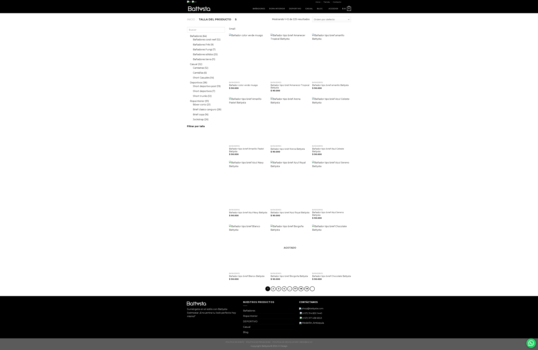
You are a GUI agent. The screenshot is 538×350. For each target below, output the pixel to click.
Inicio (318, 2)
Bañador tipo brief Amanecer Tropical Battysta (290, 86)
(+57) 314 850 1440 (312, 313)
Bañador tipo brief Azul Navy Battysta (248, 212)
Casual (309, 9)
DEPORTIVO (295, 9)
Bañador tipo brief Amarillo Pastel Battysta (246, 150)
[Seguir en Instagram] (347, 2)
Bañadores (259, 9)
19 (307, 288)
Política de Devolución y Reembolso (292, 342)
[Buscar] (325, 8)
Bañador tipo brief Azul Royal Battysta (290, 212)
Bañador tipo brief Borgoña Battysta (289, 276)
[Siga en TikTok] (349, 2)
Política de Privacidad (258, 342)
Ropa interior (277, 9)
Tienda (327, 2)
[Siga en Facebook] (344, 2)
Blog (320, 9)
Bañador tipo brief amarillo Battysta (330, 85)
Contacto (337, 2)
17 (295, 288)
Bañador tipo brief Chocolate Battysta (331, 276)
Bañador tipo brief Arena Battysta (288, 149)
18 (301, 288)
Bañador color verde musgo (243, 85)
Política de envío (235, 342)
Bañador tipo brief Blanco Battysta (246, 276)
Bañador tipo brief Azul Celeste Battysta (328, 150)
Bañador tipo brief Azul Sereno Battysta (328, 213)
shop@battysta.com (312, 308)
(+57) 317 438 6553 (312, 318)
